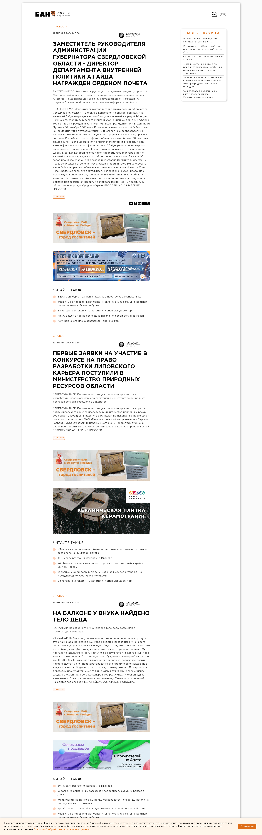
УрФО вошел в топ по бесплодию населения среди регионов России (101, 316)
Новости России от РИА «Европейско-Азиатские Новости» (45, 14)
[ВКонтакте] (131, 203)
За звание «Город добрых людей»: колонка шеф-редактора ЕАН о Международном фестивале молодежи (99, 574)
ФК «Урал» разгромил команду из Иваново (84, 558)
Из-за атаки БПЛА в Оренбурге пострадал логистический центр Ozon (202, 49)
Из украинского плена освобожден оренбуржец (88, 321)
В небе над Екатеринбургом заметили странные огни (200, 40)
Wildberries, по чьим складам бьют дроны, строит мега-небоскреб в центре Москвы (100, 565)
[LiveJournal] (148, 203)
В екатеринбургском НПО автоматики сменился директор (94, 311)
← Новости (60, 27)
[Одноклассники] (135, 203)
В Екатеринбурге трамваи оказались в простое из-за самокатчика (99, 297)
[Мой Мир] (144, 203)
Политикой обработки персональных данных (62, 829)
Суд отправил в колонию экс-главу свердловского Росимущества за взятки (200, 94)
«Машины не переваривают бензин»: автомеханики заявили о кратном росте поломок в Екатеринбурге (102, 304)
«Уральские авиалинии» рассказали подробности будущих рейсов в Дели (100, 793)
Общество (59, 197)
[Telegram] (139, 203)
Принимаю (247, 826)
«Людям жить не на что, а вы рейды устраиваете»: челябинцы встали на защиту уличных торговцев (103, 802)
